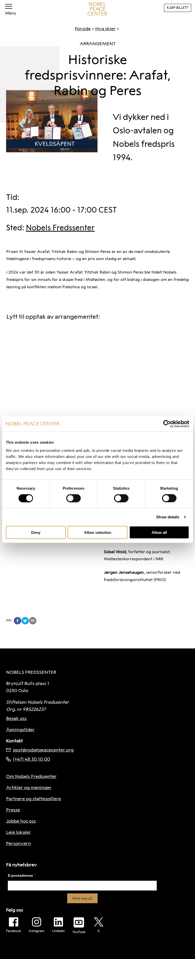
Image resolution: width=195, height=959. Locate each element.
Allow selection (97, 532)
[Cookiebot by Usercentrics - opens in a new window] (167, 424)
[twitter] (25, 620)
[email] (33, 620)
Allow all (159, 532)
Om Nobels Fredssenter (31, 776)
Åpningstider (20, 729)
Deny (35, 532)
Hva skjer (105, 28)
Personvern (18, 843)
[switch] (73, 498)
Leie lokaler (18, 832)
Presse (13, 810)
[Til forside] (97, 9)
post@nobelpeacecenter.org (43, 750)
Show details (167, 517)
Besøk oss (16, 718)
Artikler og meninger (29, 787)
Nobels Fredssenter (60, 227)
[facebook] (17, 620)
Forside (83, 28)
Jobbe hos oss (21, 821)
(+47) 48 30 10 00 (31, 759)
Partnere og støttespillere (33, 799)
